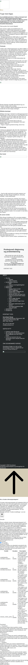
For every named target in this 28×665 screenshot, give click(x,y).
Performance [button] (3, 632)
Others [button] (2, 657)
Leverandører (9, 286)
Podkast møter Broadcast (12, 331)
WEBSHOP (9, 309)
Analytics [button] (2, 641)
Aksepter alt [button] (3, 512)
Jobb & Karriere (13, 280)
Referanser (9, 287)
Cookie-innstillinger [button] (15, 512)
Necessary (4, 542)
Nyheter (11, 279)
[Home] (4, 8)
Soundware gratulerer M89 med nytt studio (16, 307)
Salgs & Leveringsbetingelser (16, 285)
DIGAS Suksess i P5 (14, 293)
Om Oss (8, 278)
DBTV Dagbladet (13, 290)
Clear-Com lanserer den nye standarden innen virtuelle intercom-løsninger (15, 338)
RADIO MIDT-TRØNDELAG (16, 291)
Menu (1, 10)
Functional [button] (3, 624)
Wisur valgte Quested (14, 298)
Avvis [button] (7, 512)
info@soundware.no (8, 325)
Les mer (23, 512)
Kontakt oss (9, 310)
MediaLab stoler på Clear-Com (17, 294)
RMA (10, 283)
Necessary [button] (3, 541)
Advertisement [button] (4, 649)
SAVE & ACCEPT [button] (5, 664)
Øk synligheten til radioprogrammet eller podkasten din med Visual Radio (15, 334)
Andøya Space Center (15, 289)
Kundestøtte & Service (12, 282)
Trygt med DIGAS (13, 299)
